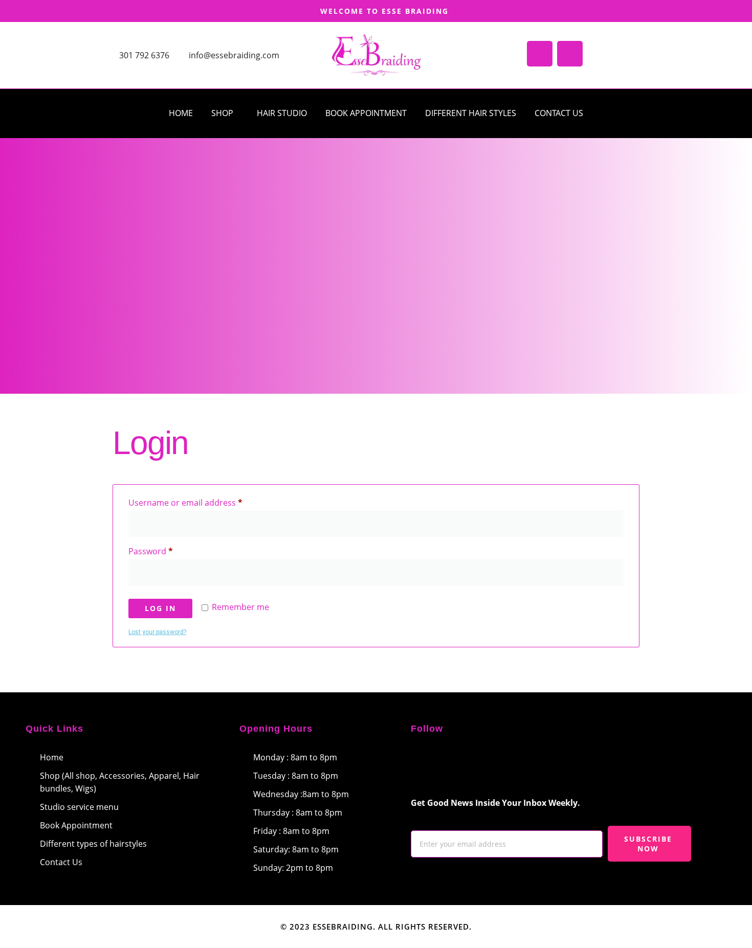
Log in (160, 608)
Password (168, 550)
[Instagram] (454, 764)
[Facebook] (423, 764)
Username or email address (202, 501)
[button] (225, 113)
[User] (570, 53)
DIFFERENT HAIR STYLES (470, 113)
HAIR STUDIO (282, 113)
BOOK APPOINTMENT (366, 113)
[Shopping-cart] (539, 53)
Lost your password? (157, 632)
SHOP (222, 113)
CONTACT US (559, 113)
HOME (181, 113)
